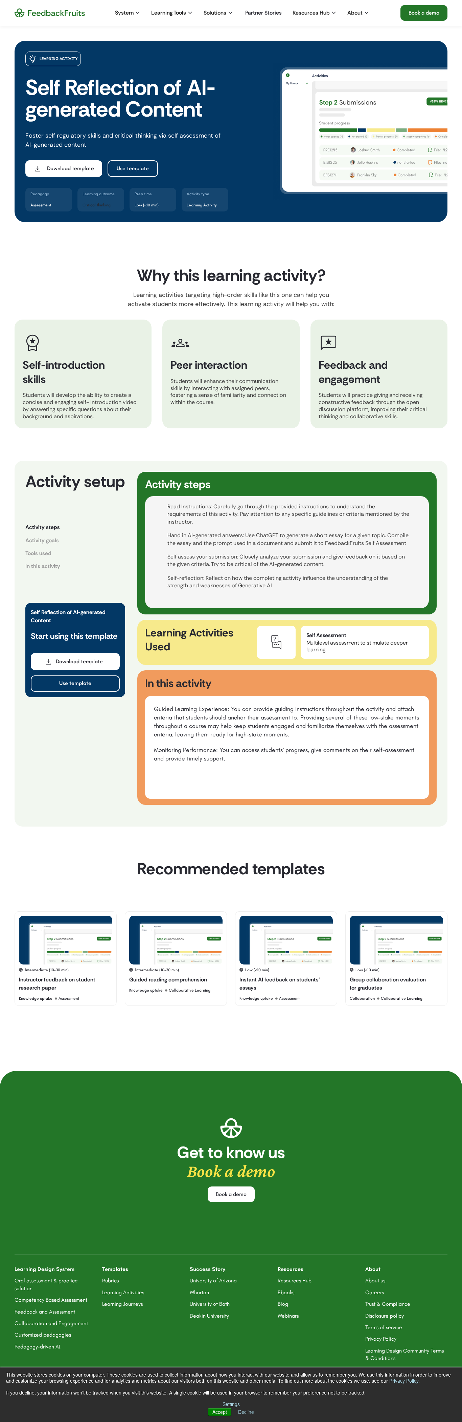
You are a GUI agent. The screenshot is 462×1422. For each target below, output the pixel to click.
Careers (374, 1292)
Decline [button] (246, 1411)
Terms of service (383, 1327)
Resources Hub (294, 1280)
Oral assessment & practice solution (46, 1284)
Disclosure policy (384, 1316)
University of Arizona (213, 1280)
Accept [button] (219, 1411)
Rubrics (110, 1280)
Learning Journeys (122, 1304)
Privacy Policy (403, 1380)
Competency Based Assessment (51, 1300)
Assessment (40, 205)
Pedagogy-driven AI (38, 1346)
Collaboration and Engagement (51, 1323)
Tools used (38, 553)
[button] (128, 13)
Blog (283, 1304)
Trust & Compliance (387, 1304)
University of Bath (210, 1304)
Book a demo (424, 12)
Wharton (199, 1292)
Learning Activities (123, 1292)
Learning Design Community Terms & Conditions (404, 1354)
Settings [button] (231, 1404)
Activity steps (42, 527)
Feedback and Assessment (45, 1311)
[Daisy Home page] (50, 13)
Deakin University (209, 1316)
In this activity (42, 566)
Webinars (288, 1316)
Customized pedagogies (43, 1335)
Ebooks (286, 1292)
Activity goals (42, 540)
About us (375, 1280)
